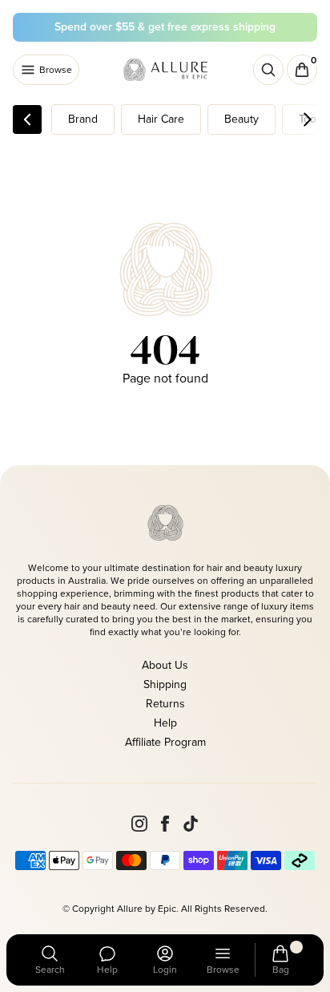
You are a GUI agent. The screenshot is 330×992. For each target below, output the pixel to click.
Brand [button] (83, 119)
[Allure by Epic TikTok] (191, 824)
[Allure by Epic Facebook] (165, 824)
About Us (165, 665)
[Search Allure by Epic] (268, 70)
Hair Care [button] (161, 119)
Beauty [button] (241, 119)
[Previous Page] (27, 119)
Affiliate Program (165, 742)
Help (165, 723)
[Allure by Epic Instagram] (139, 824)
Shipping (165, 684)
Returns (165, 703)
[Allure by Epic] (166, 70)
